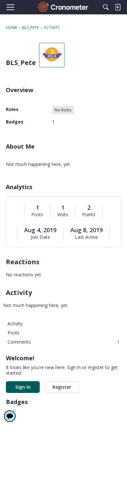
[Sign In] (117, 7)
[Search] (106, 7)
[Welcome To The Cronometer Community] (63, 7)
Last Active (86, 237)
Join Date (40, 237)
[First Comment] (10, 416)
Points (88, 215)
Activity (14, 323)
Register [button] (61, 387)
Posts (37, 215)
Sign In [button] (23, 387)
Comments (63, 342)
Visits (62, 215)
